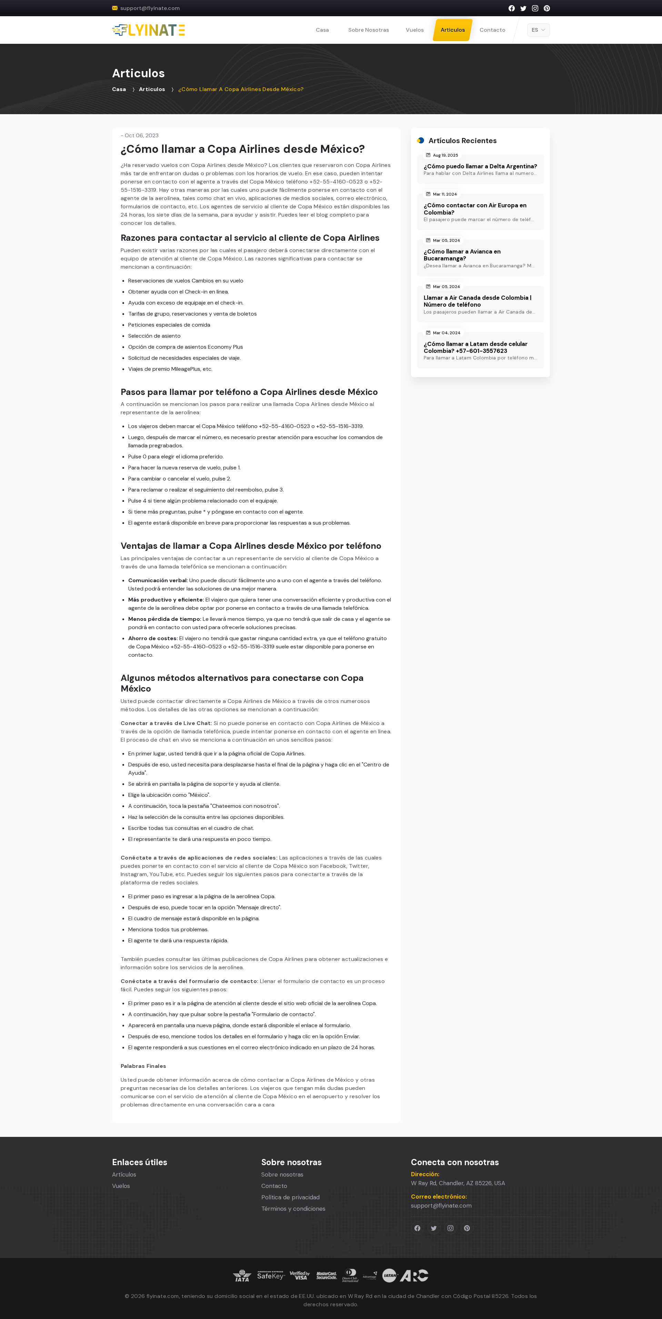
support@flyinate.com (150, 8)
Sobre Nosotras (368, 29)
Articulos (453, 29)
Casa (322, 29)
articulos (152, 89)
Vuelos (415, 29)
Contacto (492, 29)
